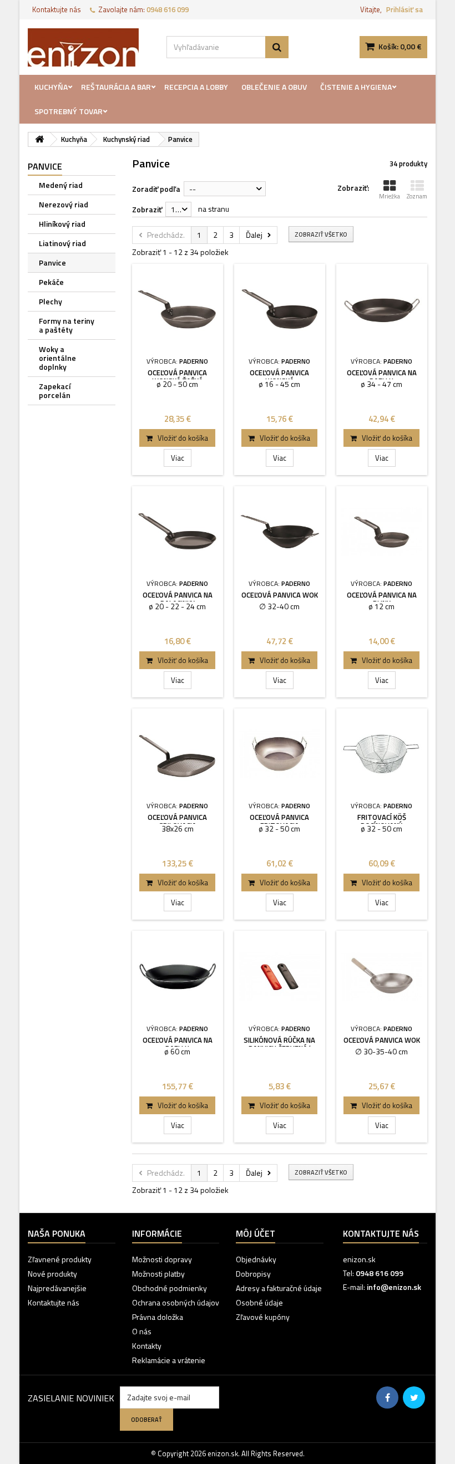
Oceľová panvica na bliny (382, 599)
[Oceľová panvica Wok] (279, 531)
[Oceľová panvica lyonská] (279, 309)
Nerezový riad (63, 204)
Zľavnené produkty (60, 1259)
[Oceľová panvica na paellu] (381, 309)
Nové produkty (52, 1273)
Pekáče (51, 282)
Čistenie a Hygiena (356, 87)
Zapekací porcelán (54, 390)
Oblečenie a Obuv (274, 87)
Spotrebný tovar (68, 111)
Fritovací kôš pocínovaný (381, 821)
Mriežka (389, 196)
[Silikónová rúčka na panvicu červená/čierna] (279, 976)
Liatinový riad (62, 243)
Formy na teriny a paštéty (66, 325)
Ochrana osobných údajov (175, 1302)
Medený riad (61, 185)
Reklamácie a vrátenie (168, 1360)
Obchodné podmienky (169, 1288)
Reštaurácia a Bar (116, 87)
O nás (141, 1331)
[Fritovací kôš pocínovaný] (381, 753)
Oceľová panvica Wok (279, 594)
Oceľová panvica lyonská (279, 376)
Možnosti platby (158, 1273)
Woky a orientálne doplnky (57, 358)
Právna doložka (157, 1317)
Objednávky (256, 1259)
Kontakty (146, 1345)
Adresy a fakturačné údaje (279, 1288)
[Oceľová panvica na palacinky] (177, 531)
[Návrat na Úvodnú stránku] (39, 139)
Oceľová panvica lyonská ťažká (177, 376)
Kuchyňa (51, 87)
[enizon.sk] (89, 47)
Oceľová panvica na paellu (382, 376)
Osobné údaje (259, 1302)
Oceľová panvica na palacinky (178, 599)
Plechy (50, 301)
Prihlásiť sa (404, 9)
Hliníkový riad (62, 223)
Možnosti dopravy (162, 1259)
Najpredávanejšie (57, 1288)
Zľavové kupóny (263, 1317)
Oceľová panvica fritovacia (279, 821)
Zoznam (417, 196)
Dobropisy (253, 1273)
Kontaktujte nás (56, 9)
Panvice (52, 262)
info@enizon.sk (394, 1287)
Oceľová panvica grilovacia (177, 821)
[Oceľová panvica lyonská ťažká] (177, 309)
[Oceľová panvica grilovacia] (177, 753)
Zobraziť (147, 209)
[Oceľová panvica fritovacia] (279, 753)
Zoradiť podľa (156, 189)
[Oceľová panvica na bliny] (381, 531)
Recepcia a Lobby (196, 87)
